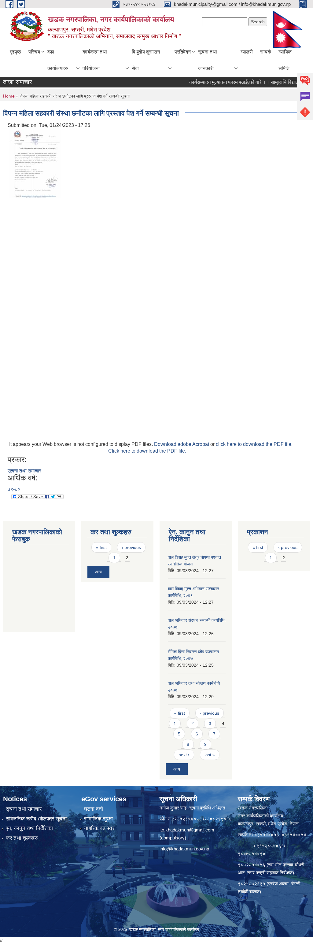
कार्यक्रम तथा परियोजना (95, 60)
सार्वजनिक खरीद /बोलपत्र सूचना (36, 819)
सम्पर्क (265, 51)
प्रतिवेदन (183, 51)
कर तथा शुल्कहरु (22, 838)
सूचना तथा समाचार (24, 470)
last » (209, 754)
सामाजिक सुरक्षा (98, 819)
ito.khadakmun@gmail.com (187, 829)
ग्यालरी (247, 51)
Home (9, 96)
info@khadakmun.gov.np (184, 848)
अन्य (98, 571)
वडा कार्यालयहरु (57, 60)
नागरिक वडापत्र (99, 828)
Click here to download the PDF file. (147, 450)
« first (101, 547)
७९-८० (14, 489)
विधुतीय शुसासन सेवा (146, 60)
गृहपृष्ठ (15, 51)
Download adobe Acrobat (182, 444)
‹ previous (131, 547)
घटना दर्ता (93, 809)
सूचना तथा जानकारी (207, 60)
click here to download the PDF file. (254, 444)
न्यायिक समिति (285, 60)
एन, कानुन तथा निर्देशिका (29, 828)
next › (184, 754)
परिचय (34, 51)
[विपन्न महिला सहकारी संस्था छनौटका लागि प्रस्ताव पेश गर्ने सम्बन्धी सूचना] (35, 163)
